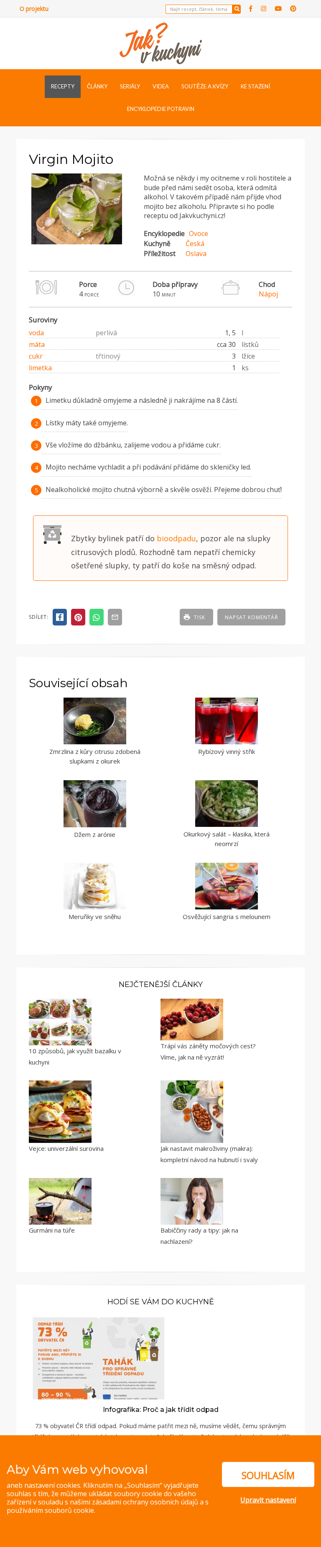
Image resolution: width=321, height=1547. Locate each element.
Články (97, 86)
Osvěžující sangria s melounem (226, 916)
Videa (161, 86)
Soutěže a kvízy (204, 86)
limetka (40, 367)
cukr (36, 356)
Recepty (62, 86)
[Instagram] (263, 8)
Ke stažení (255, 86)
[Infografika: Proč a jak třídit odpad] (98, 1357)
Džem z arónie (94, 834)
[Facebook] (250, 8)
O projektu (34, 9)
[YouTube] (278, 8)
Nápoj (268, 294)
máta (37, 344)
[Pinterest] (293, 8)
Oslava (196, 253)
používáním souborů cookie (50, 1510)
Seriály (130, 86)
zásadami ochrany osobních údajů (145, 1502)
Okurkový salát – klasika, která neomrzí (226, 839)
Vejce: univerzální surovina (66, 1148)
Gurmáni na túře (52, 1230)
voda (36, 332)
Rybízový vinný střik (226, 751)
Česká (195, 243)
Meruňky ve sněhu (95, 916)
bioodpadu (176, 538)
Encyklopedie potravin (160, 108)
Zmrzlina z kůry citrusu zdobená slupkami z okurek (94, 756)
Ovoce (198, 233)
